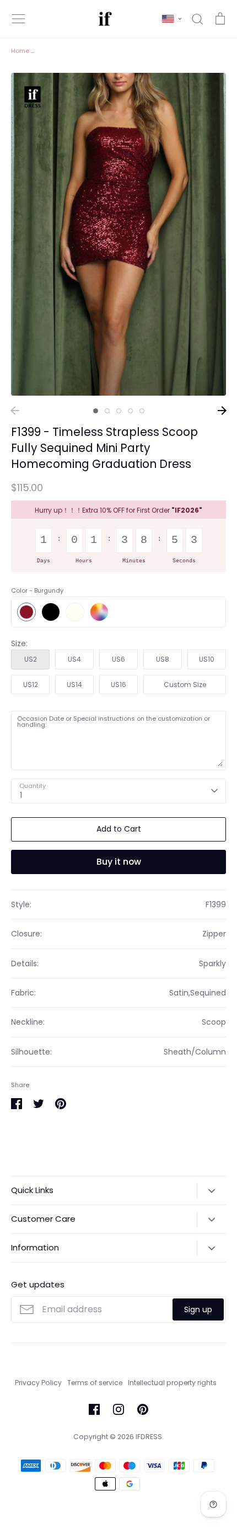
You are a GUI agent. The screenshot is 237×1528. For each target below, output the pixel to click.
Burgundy (26, 612)
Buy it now (118, 861)
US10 (206, 659)
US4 (74, 659)
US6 (118, 659)
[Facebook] (94, 1409)
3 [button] (118, 410)
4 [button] (130, 410)
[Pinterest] (143, 1409)
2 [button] (107, 410)
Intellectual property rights (172, 1382)
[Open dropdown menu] (211, 1191)
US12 (30, 684)
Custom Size (185, 684)
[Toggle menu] (19, 18)
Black (50, 612)
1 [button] (95, 410)
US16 (118, 684)
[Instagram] (118, 1409)
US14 (74, 684)
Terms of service (94, 1382)
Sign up (198, 1309)
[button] (172, 18)
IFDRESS (149, 1436)
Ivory (75, 612)
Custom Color (99, 612)
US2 (30, 659)
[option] (118, 234)
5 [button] (141, 410)
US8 (162, 659)
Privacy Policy (38, 1382)
